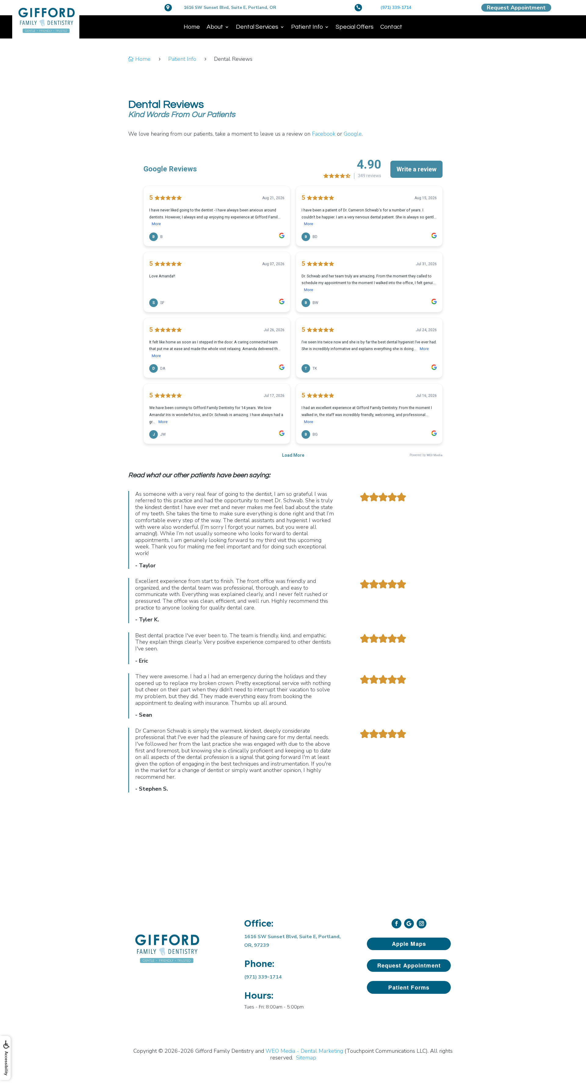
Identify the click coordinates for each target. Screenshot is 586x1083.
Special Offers (355, 27)
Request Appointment (516, 7)
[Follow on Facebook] (396, 923)
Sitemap (306, 1057)
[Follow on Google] (409, 923)
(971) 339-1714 (396, 7)
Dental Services (257, 27)
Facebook (323, 133)
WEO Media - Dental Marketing (304, 1051)
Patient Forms (408, 987)
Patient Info (307, 27)
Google (353, 133)
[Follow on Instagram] (421, 923)
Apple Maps (409, 944)
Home (192, 27)
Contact (391, 27)
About (215, 27)
